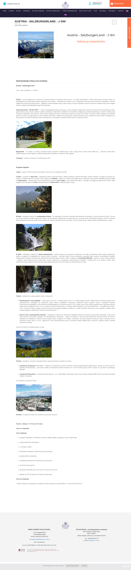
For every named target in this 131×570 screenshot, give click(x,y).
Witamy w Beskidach (53, 11)
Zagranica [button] (26, 11)
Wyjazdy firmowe (38, 11)
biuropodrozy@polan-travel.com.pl (39, 539)
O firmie (11, 11)
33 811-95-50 (96, 4)
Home (4, 11)
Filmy (95, 11)
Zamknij (84, 565)
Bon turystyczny (85, 11)
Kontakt (121, 11)
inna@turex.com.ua (93, 540)
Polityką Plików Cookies (72, 565)
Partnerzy (112, 11)
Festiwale (102, 11)
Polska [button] (18, 11)
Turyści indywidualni (69, 11)
